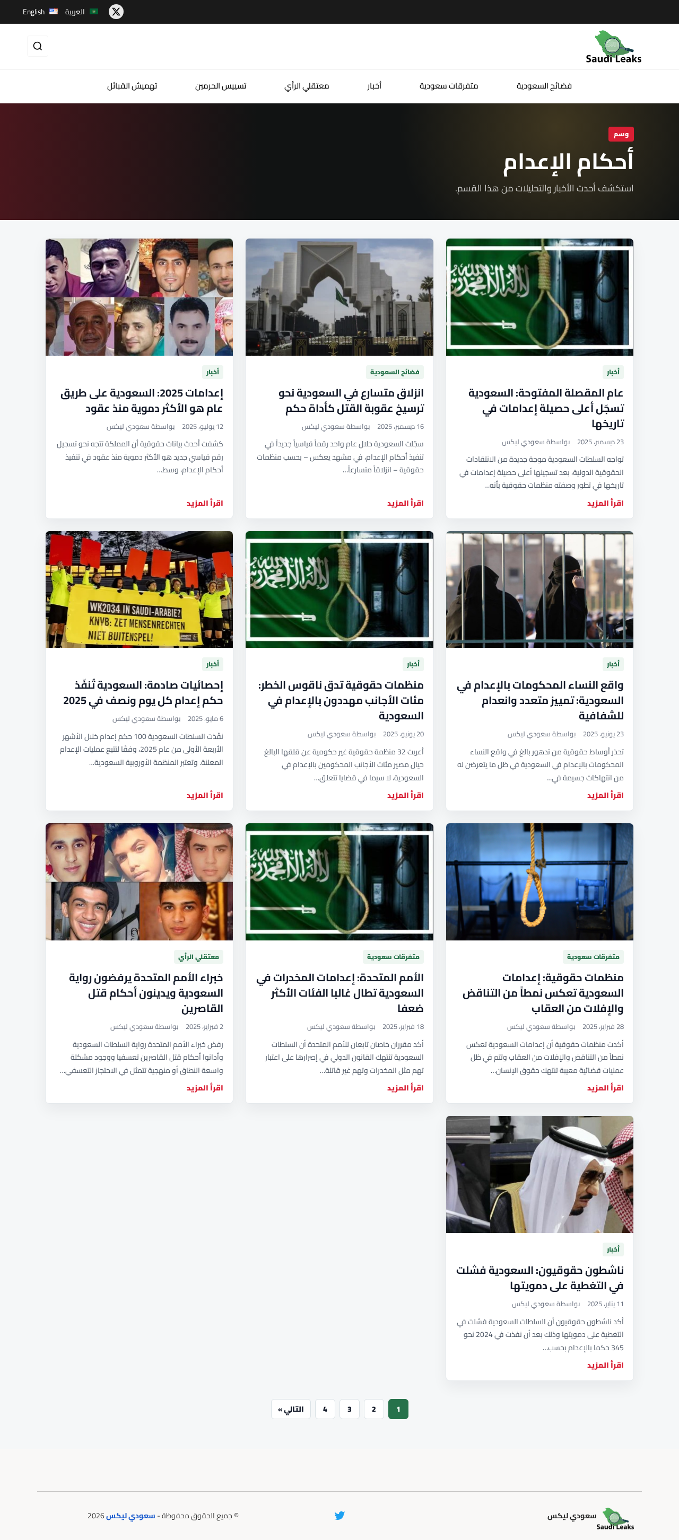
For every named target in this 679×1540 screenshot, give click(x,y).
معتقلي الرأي (306, 85)
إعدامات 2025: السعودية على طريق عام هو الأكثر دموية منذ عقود (141, 400)
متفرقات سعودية (449, 85)
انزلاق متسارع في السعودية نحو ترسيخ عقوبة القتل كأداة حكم (351, 400)
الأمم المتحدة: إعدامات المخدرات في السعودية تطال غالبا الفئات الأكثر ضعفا (340, 992)
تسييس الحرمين (220, 85)
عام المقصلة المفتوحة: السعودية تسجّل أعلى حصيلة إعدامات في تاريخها (546, 408)
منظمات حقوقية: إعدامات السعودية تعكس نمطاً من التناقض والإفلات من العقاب (543, 992)
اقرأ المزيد (605, 503)
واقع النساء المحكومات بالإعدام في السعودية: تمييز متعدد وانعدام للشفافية (540, 700)
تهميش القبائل (132, 85)
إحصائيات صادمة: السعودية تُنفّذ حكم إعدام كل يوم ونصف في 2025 (143, 692)
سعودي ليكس (130, 1516)
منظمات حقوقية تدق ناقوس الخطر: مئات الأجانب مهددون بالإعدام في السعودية (341, 700)
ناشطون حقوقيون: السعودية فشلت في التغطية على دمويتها (540, 1277)
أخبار (374, 85)
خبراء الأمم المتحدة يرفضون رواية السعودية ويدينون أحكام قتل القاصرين (146, 992)
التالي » (291, 1409)
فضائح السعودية (544, 85)
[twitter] (116, 11)
